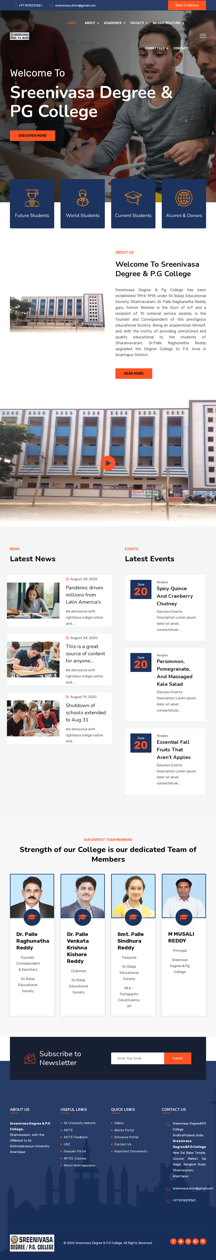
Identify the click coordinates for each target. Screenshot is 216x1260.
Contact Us (122, 1144)
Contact (180, 48)
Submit (178, 1058)
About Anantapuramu (79, 1165)
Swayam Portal (75, 1151)
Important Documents (130, 1151)
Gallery (119, 1123)
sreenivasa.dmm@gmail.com (75, 5)
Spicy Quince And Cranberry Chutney (175, 596)
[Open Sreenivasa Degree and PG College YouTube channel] (108, 463)
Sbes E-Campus (187, 5)
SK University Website (80, 1123)
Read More (134, 373)
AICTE (68, 1130)
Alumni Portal (124, 1130)
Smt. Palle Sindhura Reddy (130, 941)
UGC (67, 1144)
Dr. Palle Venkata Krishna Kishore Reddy (78, 947)
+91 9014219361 (184, 1200)
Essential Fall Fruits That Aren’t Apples (174, 750)
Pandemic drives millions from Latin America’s (84, 594)
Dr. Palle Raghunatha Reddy (32, 941)
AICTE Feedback (76, 1137)
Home (72, 23)
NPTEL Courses (75, 1158)
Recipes (162, 582)
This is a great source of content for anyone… (85, 653)
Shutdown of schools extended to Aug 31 (86, 712)
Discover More (33, 136)
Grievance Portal (126, 1137)
